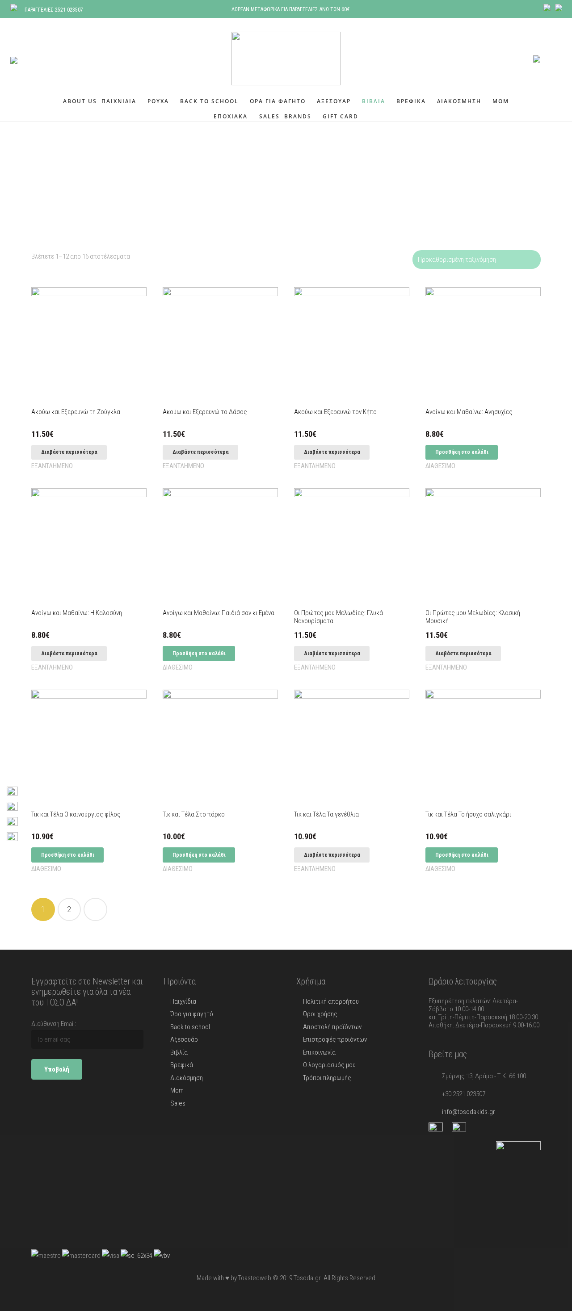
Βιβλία (179, 1052)
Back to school (190, 1027)
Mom (177, 1090)
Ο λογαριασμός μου (329, 1065)
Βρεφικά (181, 1065)
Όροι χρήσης (320, 1014)
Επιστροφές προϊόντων (335, 1039)
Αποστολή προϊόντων (332, 1027)
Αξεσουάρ (184, 1039)
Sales (177, 1103)
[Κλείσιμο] (48, 58)
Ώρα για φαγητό (191, 1014)
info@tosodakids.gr (468, 1112)
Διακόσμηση (186, 1078)
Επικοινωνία (319, 1052)
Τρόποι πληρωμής (327, 1078)
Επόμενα (95, 909)
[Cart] (551, 58)
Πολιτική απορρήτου (331, 1001)
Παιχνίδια (183, 1001)
